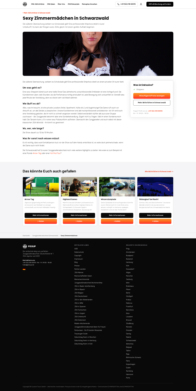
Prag (127, 249)
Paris (128, 361)
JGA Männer (78, 273)
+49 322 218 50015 (155, 111)
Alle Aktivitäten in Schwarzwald (159, 171)
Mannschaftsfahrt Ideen (83, 276)
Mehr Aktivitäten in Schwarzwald (36, 13)
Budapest (129, 256)
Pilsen (128, 289)
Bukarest (129, 259)
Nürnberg (129, 371)
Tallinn (128, 351)
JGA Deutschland (80, 296)
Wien (128, 283)
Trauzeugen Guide (80, 334)
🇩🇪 (24, 269)
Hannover (129, 374)
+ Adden (40, 221)
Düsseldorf (130, 269)
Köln (127, 266)
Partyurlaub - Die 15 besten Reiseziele (88, 330)
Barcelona (130, 310)
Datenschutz (79, 252)
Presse (77, 266)
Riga (127, 354)
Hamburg (129, 262)
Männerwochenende (81, 279)
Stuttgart (129, 296)
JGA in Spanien (80, 307)
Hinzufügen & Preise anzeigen (151, 96)
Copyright (77, 256)
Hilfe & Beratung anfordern (160, 4)
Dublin (128, 368)
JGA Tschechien (80, 310)
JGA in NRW (78, 303)
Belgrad (129, 347)
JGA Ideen (51, 4)
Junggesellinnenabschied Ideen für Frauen (90, 327)
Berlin (128, 293)
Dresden (129, 330)
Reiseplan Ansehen (89, 4)
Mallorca (129, 303)
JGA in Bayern (79, 289)
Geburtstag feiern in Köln (83, 344)
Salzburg (129, 279)
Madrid (128, 337)
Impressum (78, 259)
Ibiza (127, 313)
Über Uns (61, 4)
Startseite (26, 235)
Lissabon (129, 317)
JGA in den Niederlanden (83, 300)
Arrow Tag (29, 199)
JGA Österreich (80, 320)
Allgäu (128, 273)
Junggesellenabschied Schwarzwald (45, 235)
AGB (76, 249)
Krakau (128, 300)
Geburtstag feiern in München (85, 337)
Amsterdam (130, 252)
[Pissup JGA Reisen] (25, 4)
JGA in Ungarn (79, 313)
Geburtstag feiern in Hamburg (85, 341)
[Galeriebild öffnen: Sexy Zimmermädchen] (98, 54)
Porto (128, 378)
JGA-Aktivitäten (37, 4)
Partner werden (80, 269)
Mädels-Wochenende (82, 323)
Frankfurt (129, 307)
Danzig (128, 334)
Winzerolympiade (108, 199)
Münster (129, 327)
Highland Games (70, 199)
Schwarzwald (131, 341)
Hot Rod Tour (55, 153)
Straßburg (129, 323)
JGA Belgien (78, 293)
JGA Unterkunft (80, 317)
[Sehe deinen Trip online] (141, 4)
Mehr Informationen (41, 215)
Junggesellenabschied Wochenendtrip (88, 283)
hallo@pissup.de (28, 265)
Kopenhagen (130, 364)
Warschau (129, 344)
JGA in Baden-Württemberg (84, 286)
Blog (76, 262)
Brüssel (129, 320)
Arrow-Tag (37, 153)
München (129, 276)
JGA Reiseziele (73, 4)
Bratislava (130, 286)
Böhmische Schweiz (133, 357)
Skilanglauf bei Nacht (148, 199)
